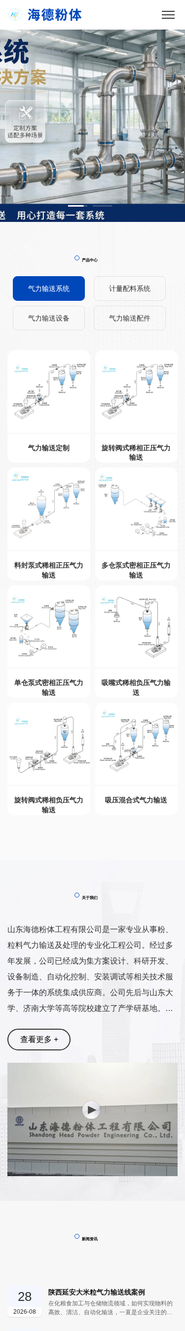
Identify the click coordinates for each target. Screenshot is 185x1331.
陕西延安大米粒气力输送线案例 (96, 1292)
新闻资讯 (90, 1238)
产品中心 (90, 259)
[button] (78, 206)
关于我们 (90, 897)
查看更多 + (39, 1039)
